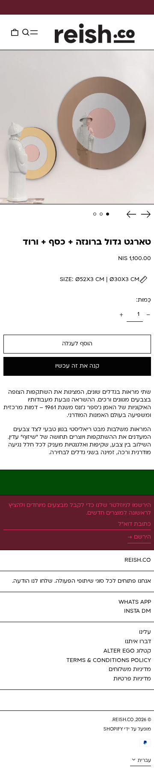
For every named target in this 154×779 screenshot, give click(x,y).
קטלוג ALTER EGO (127, 651)
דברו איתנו (138, 641)
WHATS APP (134, 602)
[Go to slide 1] (108, 214)
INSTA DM (137, 611)
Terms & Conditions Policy (108, 660)
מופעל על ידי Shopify (127, 729)
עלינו (145, 632)
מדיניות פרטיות (132, 679)
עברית (143, 760)
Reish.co (137, 560)
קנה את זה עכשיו (77, 366)
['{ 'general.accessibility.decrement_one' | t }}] (148, 314)
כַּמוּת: (143, 300)
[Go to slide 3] (95, 214)
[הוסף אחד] (121, 314)
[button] (26, 32)
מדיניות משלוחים (130, 669)
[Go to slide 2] (101, 214)
